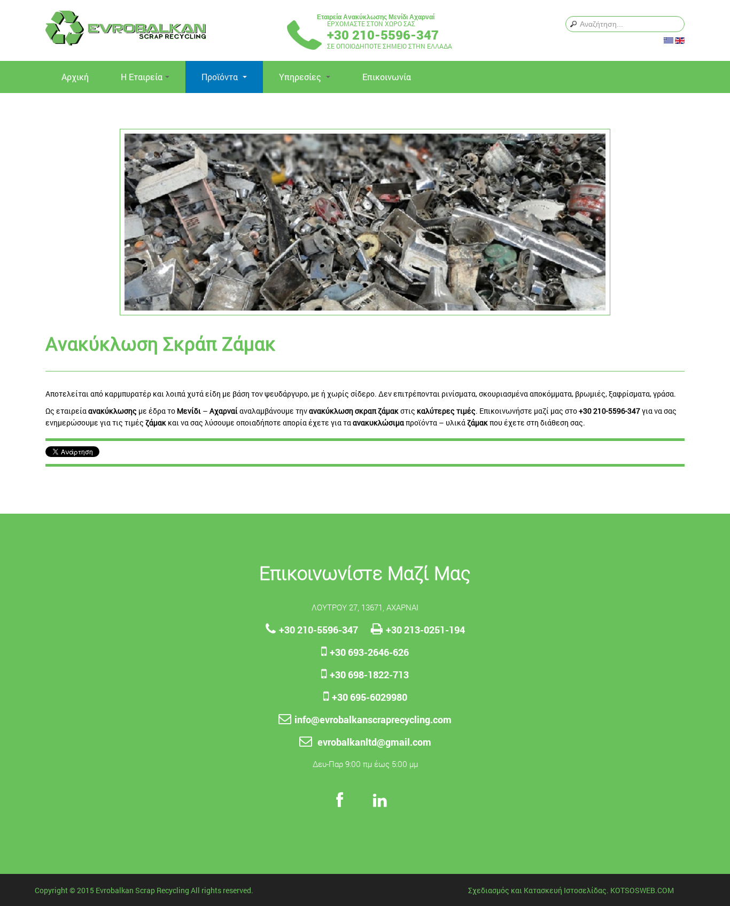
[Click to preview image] (365, 221)
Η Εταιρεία (141, 76)
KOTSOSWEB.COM (642, 890)
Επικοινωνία (386, 76)
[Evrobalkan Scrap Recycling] (125, 28)
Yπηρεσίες (301, 76)
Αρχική (75, 76)
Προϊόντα (220, 76)
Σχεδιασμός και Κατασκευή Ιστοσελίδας (537, 890)
